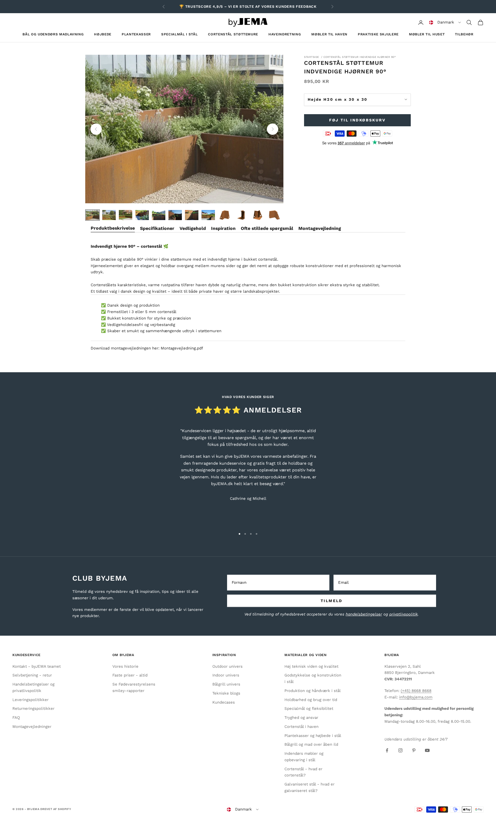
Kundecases (223, 702)
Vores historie (125, 666)
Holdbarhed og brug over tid (310, 699)
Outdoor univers (227, 666)
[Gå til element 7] (191, 215)
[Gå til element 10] (241, 215)
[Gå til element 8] (208, 215)
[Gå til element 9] (225, 215)
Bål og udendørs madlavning (53, 34)
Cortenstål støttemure (233, 34)
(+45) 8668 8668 (416, 690)
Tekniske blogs (226, 693)
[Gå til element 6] (175, 215)
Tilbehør (464, 34)
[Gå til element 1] (92, 215)
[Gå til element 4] (142, 215)
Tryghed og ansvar (301, 717)
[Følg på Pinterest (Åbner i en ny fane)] (413, 750)
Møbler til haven (329, 34)
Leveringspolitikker (30, 699)
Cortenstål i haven (301, 726)
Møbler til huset (427, 34)
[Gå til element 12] (274, 215)
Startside (311, 57)
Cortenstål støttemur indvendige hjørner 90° (359, 57)
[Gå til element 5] (158, 215)
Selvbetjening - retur (32, 675)
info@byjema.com (415, 697)
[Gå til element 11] (258, 215)
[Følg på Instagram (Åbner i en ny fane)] (400, 750)
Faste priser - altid (130, 675)
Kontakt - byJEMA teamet (36, 666)
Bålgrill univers (226, 684)
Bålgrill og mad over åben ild (311, 744)
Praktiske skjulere (378, 34)
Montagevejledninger (31, 726)
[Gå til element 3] (125, 215)
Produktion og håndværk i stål (312, 690)
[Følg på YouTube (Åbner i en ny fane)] (427, 750)
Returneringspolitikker (33, 708)
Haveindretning (284, 34)
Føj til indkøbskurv (357, 120)
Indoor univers (225, 675)
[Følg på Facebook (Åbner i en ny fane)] (387, 750)
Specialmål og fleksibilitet (308, 708)
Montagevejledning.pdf (182, 348)
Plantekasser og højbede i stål (312, 735)
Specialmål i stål (179, 34)
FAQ (16, 717)
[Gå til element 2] (109, 215)
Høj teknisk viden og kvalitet (311, 666)
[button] (445, 22)
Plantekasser (136, 34)
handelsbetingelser (364, 614)
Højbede (102, 34)
